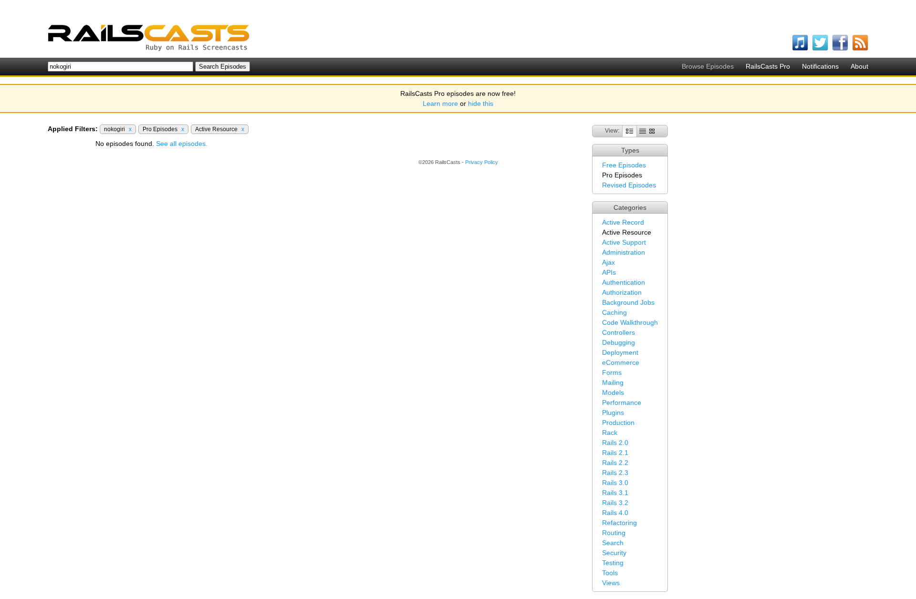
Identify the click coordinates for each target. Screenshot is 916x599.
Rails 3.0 (615, 482)
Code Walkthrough (630, 322)
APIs (609, 272)
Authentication (623, 282)
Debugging (618, 342)
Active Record (623, 222)
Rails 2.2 (615, 462)
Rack (609, 432)
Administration (623, 252)
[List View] (642, 130)
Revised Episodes (629, 185)
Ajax (608, 262)
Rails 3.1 (615, 492)
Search (613, 543)
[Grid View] (652, 130)
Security (614, 553)
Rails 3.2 (615, 502)
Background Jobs (628, 302)
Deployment (620, 352)
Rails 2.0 (615, 442)
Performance (621, 402)
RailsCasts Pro (768, 66)
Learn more (440, 103)
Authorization (622, 292)
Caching (614, 312)
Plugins (613, 412)
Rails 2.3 (615, 472)
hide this (480, 103)
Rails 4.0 (615, 512)
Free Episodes (624, 165)
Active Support (624, 242)
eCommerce (620, 362)
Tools (610, 573)
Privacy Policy (481, 162)
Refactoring (619, 523)
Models (613, 392)
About (859, 66)
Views (611, 583)
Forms (612, 372)
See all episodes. (182, 143)
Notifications (820, 66)
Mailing (613, 382)
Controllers (618, 332)
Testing (613, 563)
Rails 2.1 (615, 452)
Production (618, 422)
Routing (613, 533)
